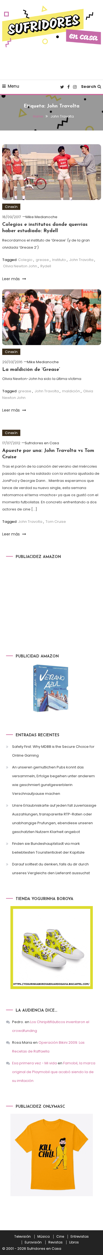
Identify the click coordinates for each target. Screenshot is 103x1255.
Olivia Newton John (20, 266)
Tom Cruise (56, 521)
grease (42, 259)
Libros (74, 1242)
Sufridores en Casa (42, 443)
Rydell (45, 266)
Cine (60, 1237)
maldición (71, 391)
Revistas (55, 1242)
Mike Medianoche (41, 217)
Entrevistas (80, 1237)
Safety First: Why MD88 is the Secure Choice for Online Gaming (53, 751)
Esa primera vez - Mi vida (34, 1063)
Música (43, 1237)
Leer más (11, 279)
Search (88, 86)
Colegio (25, 259)
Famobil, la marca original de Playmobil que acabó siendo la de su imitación (53, 1071)
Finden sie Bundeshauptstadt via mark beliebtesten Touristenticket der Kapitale (48, 848)
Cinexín (11, 206)
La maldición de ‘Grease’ (31, 369)
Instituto (59, 259)
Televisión (22, 1237)
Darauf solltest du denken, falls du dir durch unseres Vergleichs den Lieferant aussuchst (51, 869)
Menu (13, 86)
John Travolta (81, 259)
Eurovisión (33, 1242)
